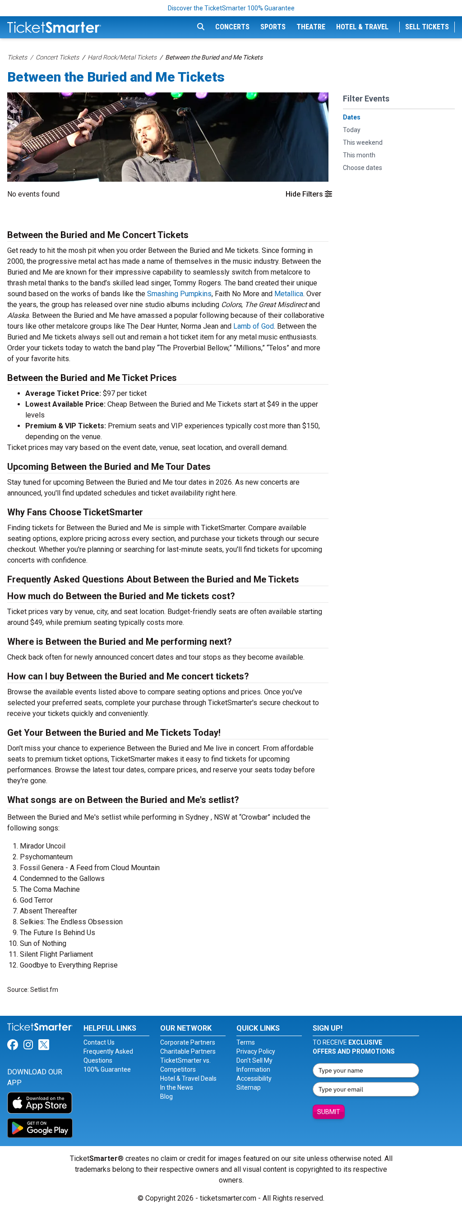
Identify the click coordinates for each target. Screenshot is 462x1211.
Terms (245, 1042)
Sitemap (248, 1087)
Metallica (288, 293)
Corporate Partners (187, 1042)
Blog (166, 1096)
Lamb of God (253, 326)
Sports (273, 27)
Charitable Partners (188, 1051)
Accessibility (254, 1078)
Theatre (310, 27)
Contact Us (99, 1042)
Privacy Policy (255, 1051)
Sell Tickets (427, 27)
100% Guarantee (107, 1069)
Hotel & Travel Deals (188, 1078)
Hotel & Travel (362, 27)
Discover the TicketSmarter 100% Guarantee (231, 8)
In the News (176, 1087)
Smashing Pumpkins (179, 293)
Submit (328, 1111)
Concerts (232, 27)
